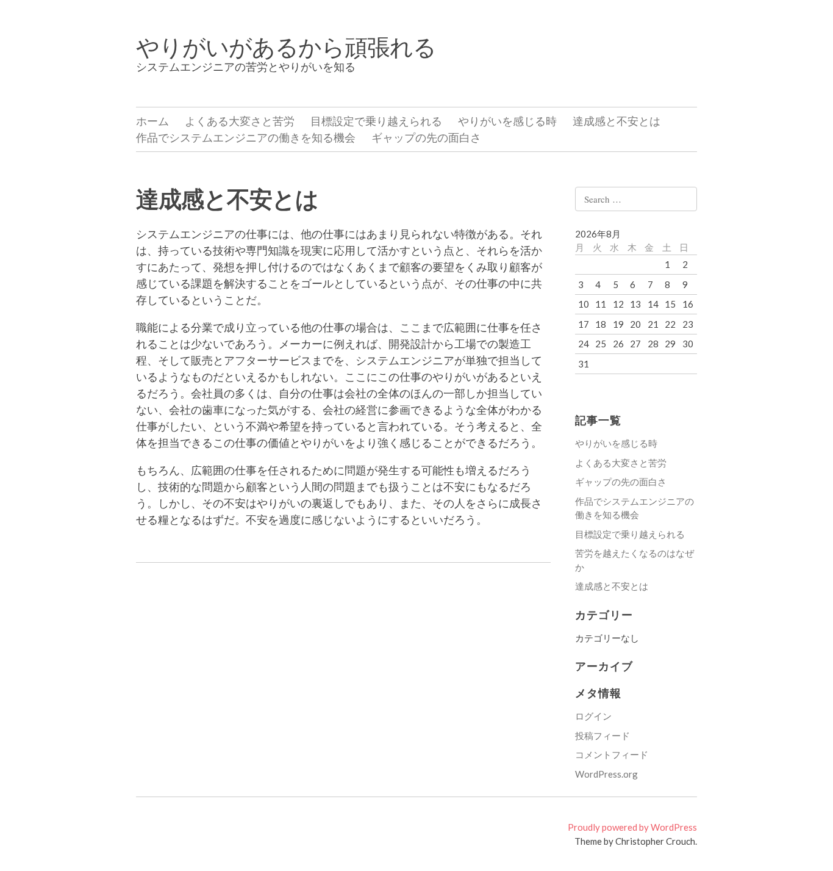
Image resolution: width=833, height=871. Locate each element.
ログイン (593, 715)
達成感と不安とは (616, 121)
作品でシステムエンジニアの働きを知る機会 (246, 137)
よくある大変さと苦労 (240, 121)
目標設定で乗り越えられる (376, 121)
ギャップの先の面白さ (426, 137)
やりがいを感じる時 (507, 121)
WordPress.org (606, 773)
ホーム (152, 121)
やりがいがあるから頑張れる (286, 46)
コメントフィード (611, 754)
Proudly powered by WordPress (632, 827)
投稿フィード (602, 735)
